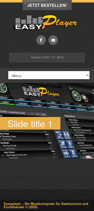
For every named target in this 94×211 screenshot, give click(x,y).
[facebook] (41, 40)
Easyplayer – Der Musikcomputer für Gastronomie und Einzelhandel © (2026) (46, 205)
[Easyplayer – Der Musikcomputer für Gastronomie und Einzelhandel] (47, 34)
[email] (53, 40)
